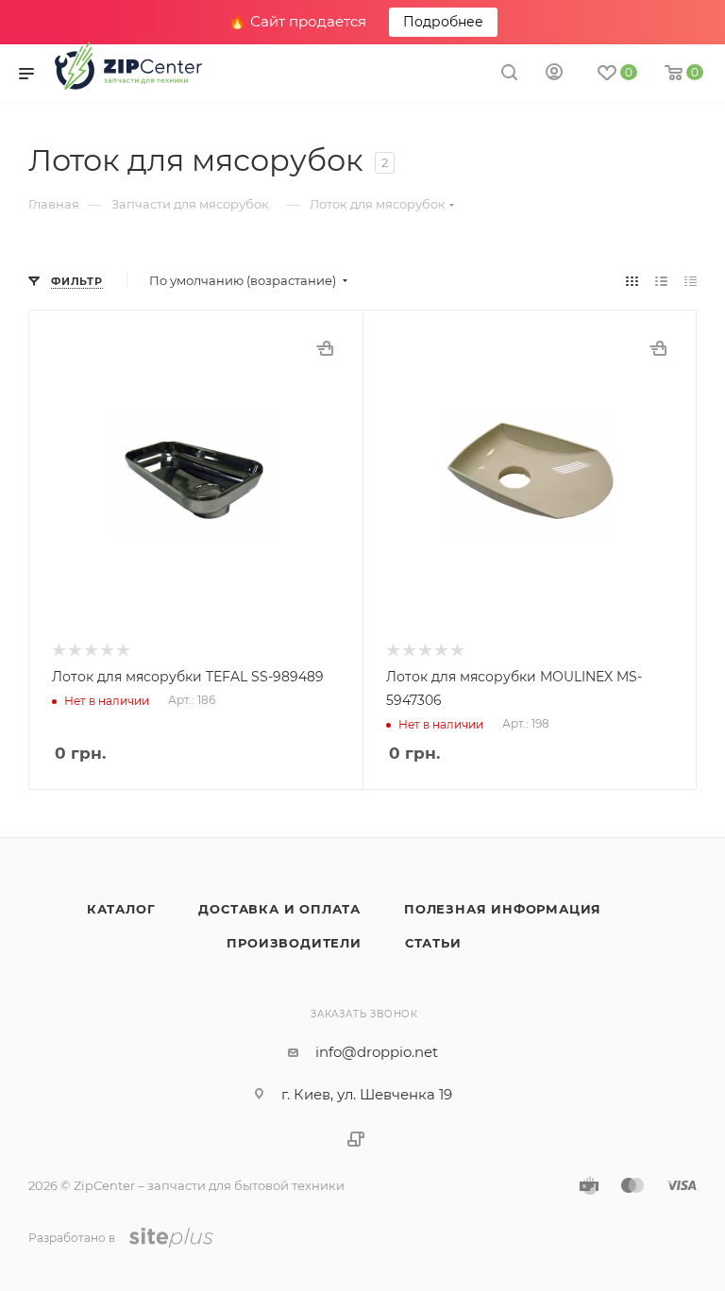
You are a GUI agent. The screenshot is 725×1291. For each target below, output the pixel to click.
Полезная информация (502, 908)
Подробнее (443, 21)
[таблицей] (690, 280)
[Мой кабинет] (554, 74)
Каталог (121, 908)
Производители (294, 942)
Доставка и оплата (279, 908)
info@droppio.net (376, 1052)
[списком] (661, 280)
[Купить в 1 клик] (325, 348)
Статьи (433, 942)
